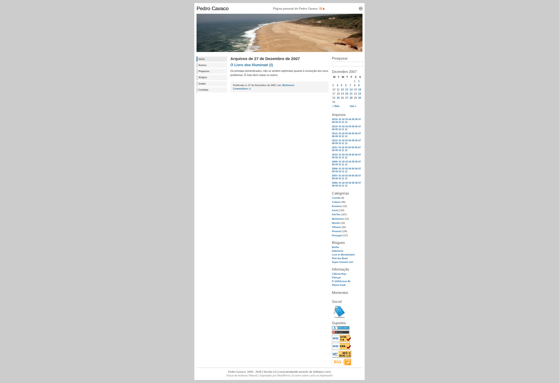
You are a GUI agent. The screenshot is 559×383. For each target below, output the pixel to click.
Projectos (203, 71)
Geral (335, 210)
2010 (334, 154)
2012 (334, 140)
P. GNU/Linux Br (341, 281)
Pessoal (336, 231)
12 (342, 89)
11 (343, 122)
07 (359, 119)
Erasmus (337, 206)
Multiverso (338, 218)
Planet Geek (339, 285)
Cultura (336, 202)
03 (346, 119)
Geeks (202, 83)
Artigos (202, 77)
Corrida (336, 198)
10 (339, 122)
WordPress (283, 375)
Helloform (337, 251)
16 (359, 89)
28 (351, 97)
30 (359, 97)
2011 (334, 147)
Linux (312, 375)
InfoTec (336, 214)
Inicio (201, 59)
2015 (334, 119)
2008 (334, 168)
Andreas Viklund (247, 375)
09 (336, 122)
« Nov (336, 106)
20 (346, 93)
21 (351, 93)
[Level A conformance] (341, 356)
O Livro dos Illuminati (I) (251, 65)
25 (338, 97)
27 (346, 97)
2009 (334, 161)
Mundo (336, 223)
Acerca (202, 65)
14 (351, 89)
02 (343, 119)
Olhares (336, 227)
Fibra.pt (336, 277)
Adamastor (326, 375)
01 (340, 119)
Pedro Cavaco (213, 8)
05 (353, 119)
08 (333, 122)
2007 (334, 175)
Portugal (337, 235)
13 (346, 89)
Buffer (335, 247)
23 (359, 93)
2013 (334, 133)
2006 (334, 182)
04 (350, 119)
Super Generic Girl (342, 262)
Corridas (203, 89)
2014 (334, 126)
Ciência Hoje (339, 274)
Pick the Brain (340, 258)
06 (356, 119)
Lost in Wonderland (343, 254)
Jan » (353, 106)
